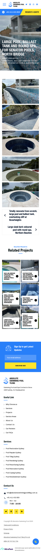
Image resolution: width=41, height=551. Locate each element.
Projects (13, 58)
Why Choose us (11, 404)
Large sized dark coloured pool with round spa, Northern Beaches (20, 229)
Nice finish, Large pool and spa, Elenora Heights (28, 300)
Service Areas (11, 416)
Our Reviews (10, 428)
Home (4, 58)
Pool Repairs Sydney (13, 453)
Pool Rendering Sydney (14, 461)
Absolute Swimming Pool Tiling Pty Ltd (17, 537)
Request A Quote (32, 12)
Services (9, 408)
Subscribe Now (20, 366)
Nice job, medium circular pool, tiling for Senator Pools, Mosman (9, 276)
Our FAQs (9, 433)
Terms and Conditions (11, 525)
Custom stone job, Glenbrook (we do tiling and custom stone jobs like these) (28, 276)
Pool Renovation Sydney (15, 469)
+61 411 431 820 (13, 12)
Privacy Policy (8, 529)
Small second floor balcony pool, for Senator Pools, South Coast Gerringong (9, 298)
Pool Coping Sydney (13, 473)
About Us (9, 420)
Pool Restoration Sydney (15, 448)
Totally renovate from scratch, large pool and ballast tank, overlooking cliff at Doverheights (23, 215)
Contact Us (10, 424)
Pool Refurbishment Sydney (16, 477)
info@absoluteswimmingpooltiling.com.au (22, 493)
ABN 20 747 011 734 (11, 541)
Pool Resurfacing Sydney (15, 465)
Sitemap (6, 533)
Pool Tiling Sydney (12, 457)
